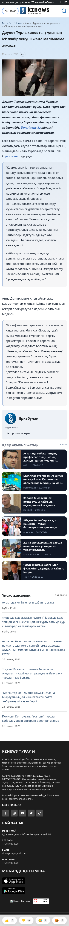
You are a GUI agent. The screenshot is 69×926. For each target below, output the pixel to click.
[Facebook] (5, 813)
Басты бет (7, 23)
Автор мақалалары (18, 433)
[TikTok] (39, 813)
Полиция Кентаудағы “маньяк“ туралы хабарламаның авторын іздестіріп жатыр (30, 718)
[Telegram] (31, 813)
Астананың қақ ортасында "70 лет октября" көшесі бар (31, 2)
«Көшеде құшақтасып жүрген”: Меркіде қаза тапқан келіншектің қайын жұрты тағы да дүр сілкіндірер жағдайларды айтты (33, 622)
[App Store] (34, 880)
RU (60, 2)
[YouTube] (22, 813)
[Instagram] (14, 813)
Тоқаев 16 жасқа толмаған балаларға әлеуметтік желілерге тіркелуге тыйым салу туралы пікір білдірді (32, 673)
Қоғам (19, 23)
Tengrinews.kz (31, 127)
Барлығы (61, 595)
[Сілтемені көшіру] (22, 54)
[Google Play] (34, 890)
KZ (65, 2)
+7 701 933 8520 (10, 843)
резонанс (11, 156)
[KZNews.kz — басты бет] (34, 10)
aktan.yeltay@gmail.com (14, 853)
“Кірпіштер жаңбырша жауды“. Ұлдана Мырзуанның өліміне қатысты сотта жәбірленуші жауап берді (28, 697)
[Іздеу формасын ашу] (64, 11)
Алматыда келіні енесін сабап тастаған (29, 602)
